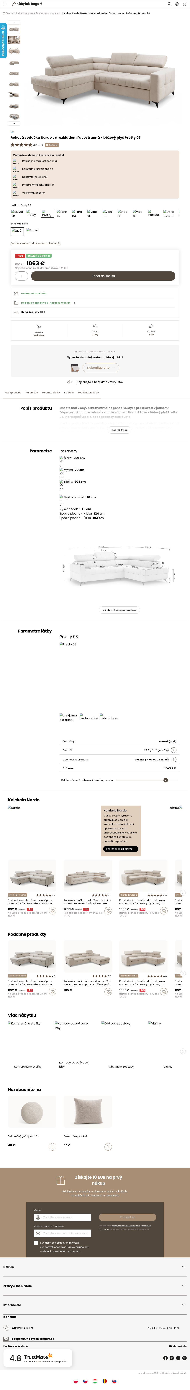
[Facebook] (165, 1358)
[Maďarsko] (95, 1381)
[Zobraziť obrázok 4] (14, 62)
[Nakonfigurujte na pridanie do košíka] (52, 1147)
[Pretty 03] (47, 213)
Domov (9, 13)
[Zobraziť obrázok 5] (14, 73)
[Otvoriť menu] (5, 4)
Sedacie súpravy (24, 13)
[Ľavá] (17, 231)
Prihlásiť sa (127, 1217)
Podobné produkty (88, 392)
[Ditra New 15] (169, 213)
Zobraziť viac (119, 430)
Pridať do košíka (103, 276)
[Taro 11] (75, 918)
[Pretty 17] (32, 213)
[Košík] (184, 4)
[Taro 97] (63, 213)
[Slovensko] (114, 1381)
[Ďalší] (14, 123)
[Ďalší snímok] (183, 893)
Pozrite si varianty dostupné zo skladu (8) (35, 243)
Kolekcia (69, 392)
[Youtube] (178, 1358)
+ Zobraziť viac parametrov (119, 610)
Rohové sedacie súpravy (49, 13)
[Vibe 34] (13, 1155)
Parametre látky (51, 392)
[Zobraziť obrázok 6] (14, 84)
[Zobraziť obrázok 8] (14, 105)
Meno (37, 1210)
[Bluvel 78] (17, 213)
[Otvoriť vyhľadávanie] (169, 4)
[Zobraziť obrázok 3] (14, 51)
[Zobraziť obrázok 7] (14, 94)
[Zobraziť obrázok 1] (14, 29)
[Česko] (85, 1381)
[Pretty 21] (65, 999)
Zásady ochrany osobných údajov (126, 1226)
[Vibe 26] (16, 1155)
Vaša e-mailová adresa (49, 1226)
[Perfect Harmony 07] (51, 918)
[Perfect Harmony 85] (154, 213)
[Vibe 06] (123, 213)
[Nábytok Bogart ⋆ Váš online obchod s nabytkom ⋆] (27, 4)
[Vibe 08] (20, 1155)
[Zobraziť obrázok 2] (14, 40)
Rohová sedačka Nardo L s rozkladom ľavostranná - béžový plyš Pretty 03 (107, 13)
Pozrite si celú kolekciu (119, 849)
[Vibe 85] (108, 213)
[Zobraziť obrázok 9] (14, 116)
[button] (94, 302)
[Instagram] (172, 1358)
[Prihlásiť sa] (177, 4)
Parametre (32, 392)
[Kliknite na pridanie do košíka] (52, 910)
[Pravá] (32, 231)
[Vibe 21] (93, 213)
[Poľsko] (75, 1381)
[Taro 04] (78, 213)
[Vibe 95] (139, 213)
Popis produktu (13, 392)
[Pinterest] (184, 1358)
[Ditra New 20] (48, 918)
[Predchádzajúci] (14, 23)
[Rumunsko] (104, 1381)
